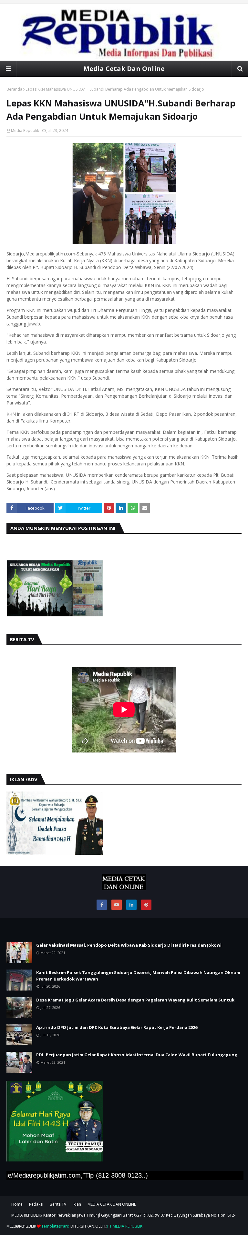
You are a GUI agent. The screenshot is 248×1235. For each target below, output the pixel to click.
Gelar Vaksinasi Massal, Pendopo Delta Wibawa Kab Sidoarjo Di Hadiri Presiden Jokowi (129, 945)
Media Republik (25, 130)
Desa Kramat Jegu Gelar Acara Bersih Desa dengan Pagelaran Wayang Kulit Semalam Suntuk (135, 1000)
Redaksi (36, 1204)
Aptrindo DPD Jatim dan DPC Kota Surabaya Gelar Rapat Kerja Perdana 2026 (116, 1027)
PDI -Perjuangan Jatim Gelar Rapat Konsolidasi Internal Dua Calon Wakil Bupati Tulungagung (136, 1055)
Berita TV (58, 1204)
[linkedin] (131, 905)
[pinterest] (146, 905)
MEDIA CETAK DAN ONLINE (112, 1204)
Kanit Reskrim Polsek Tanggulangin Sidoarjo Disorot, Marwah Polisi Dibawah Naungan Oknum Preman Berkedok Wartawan (138, 976)
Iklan (77, 1204)
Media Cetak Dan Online (124, 68)
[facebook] (102, 905)
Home (17, 1204)
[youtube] (116, 905)
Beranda (14, 89)
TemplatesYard (55, 1226)
